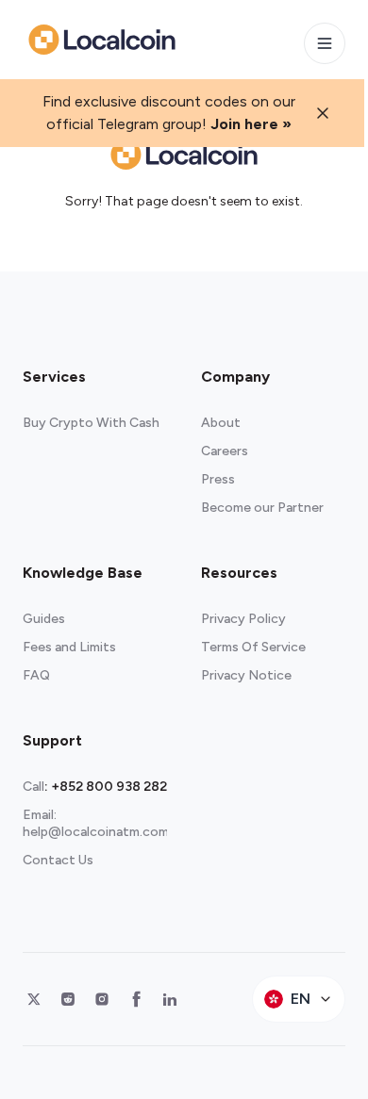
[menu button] (324, 43)
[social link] (34, 999)
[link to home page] (102, 39)
